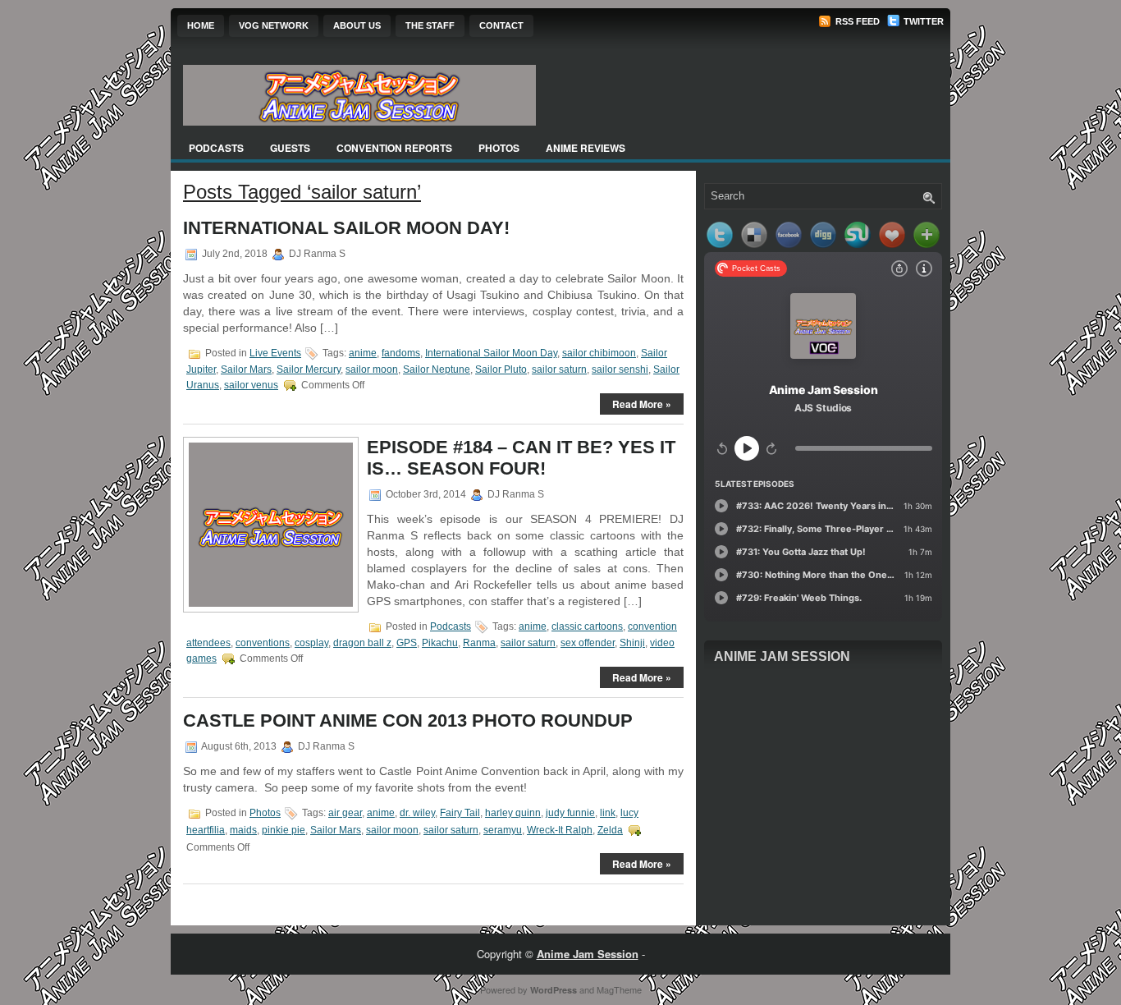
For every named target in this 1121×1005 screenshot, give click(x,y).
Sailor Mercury (309, 369)
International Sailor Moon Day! (346, 228)
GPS (406, 643)
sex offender (587, 643)
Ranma (479, 643)
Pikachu (440, 643)
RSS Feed (856, 21)
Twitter (922, 21)
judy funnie (570, 813)
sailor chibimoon (599, 353)
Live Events (275, 353)
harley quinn (513, 813)
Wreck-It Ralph (560, 830)
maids (243, 830)
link (607, 813)
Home (200, 25)
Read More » (641, 404)
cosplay (311, 643)
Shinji (632, 643)
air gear (345, 813)
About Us (357, 25)
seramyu (502, 830)
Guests (290, 147)
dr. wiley (417, 813)
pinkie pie (283, 830)
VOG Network (274, 25)
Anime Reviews (585, 147)
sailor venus (251, 385)
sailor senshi (620, 369)
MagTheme (619, 989)
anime (363, 353)
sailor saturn (559, 369)
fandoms (401, 353)
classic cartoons (587, 626)
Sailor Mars (246, 369)
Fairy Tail (460, 813)
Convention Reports (394, 147)
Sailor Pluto (501, 369)
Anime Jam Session (782, 656)
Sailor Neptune (436, 369)
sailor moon (371, 369)
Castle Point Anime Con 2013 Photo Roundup (408, 720)
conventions (263, 643)
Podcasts (216, 147)
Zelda (610, 830)
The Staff (430, 25)
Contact (501, 25)
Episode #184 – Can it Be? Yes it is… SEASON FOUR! (521, 458)
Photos (498, 147)
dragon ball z (362, 643)
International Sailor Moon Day (491, 353)
